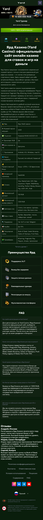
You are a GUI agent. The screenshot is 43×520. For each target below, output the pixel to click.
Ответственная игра (27, 469)
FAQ (28, 478)
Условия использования (16, 473)
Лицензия (33, 473)
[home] (21, 3)
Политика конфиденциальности (21, 464)
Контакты (12, 469)
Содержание (18, 478)
